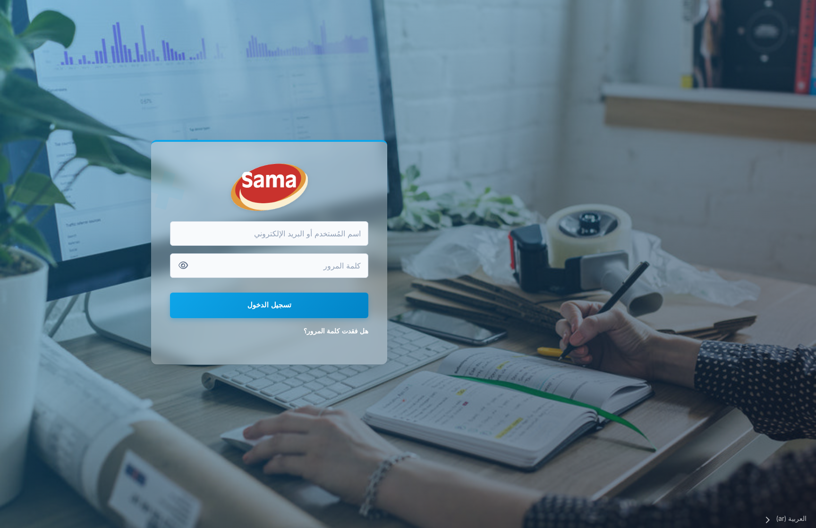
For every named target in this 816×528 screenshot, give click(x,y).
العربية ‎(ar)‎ (791, 518)
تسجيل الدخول (269, 304)
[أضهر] (183, 265)
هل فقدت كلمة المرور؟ (336, 331)
